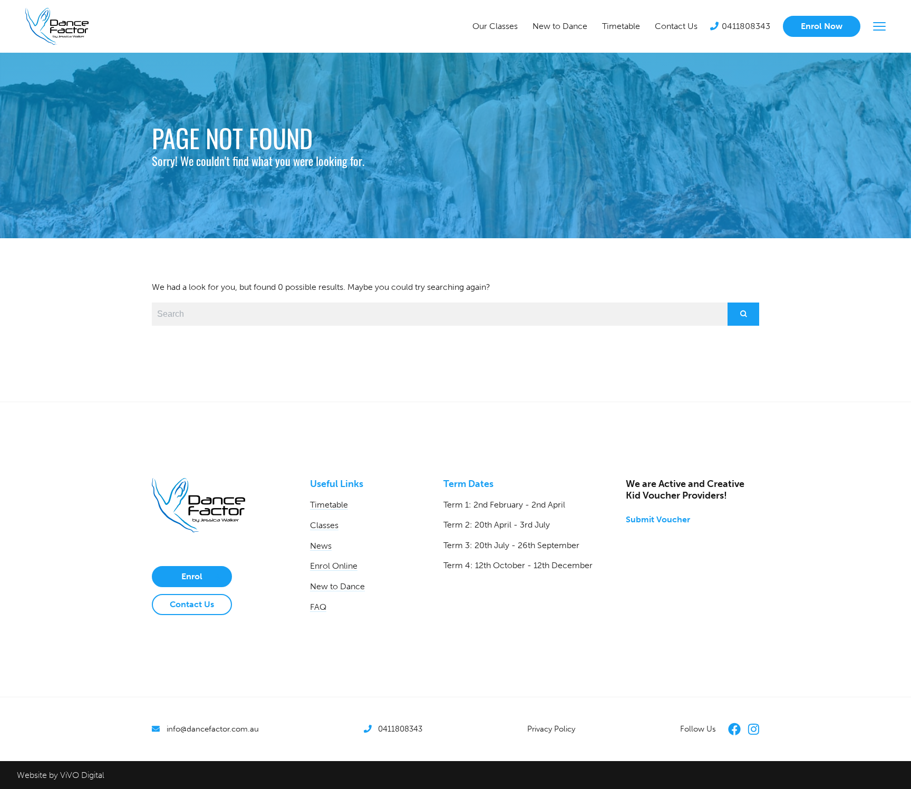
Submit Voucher (658, 519)
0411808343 (746, 26)
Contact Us (676, 26)
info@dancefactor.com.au (213, 729)
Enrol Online (333, 566)
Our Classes (495, 26)
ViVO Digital (82, 775)
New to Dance (559, 26)
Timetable (621, 26)
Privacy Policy (551, 729)
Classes (324, 525)
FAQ (318, 607)
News (321, 546)
